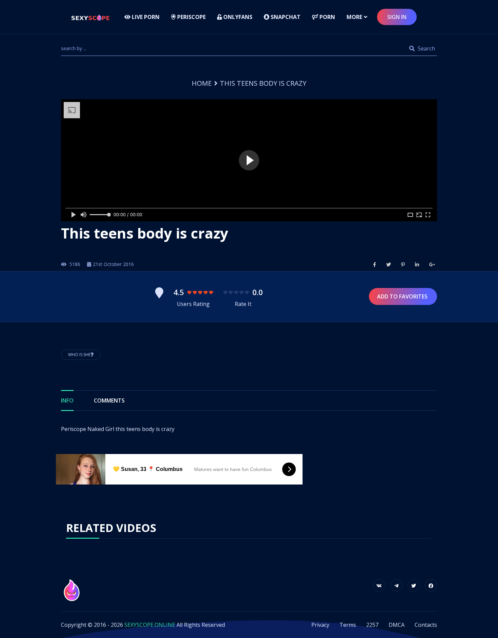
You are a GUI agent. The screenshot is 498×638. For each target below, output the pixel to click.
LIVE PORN (145, 17)
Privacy (320, 625)
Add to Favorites (403, 296)
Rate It (243, 304)
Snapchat (284, 17)
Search (425, 48)
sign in (397, 17)
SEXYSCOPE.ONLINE (149, 625)
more (354, 17)
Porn (326, 17)
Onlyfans (237, 17)
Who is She (79, 354)
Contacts (426, 625)
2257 (372, 625)
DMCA (396, 625)
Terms (347, 625)
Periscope (191, 17)
